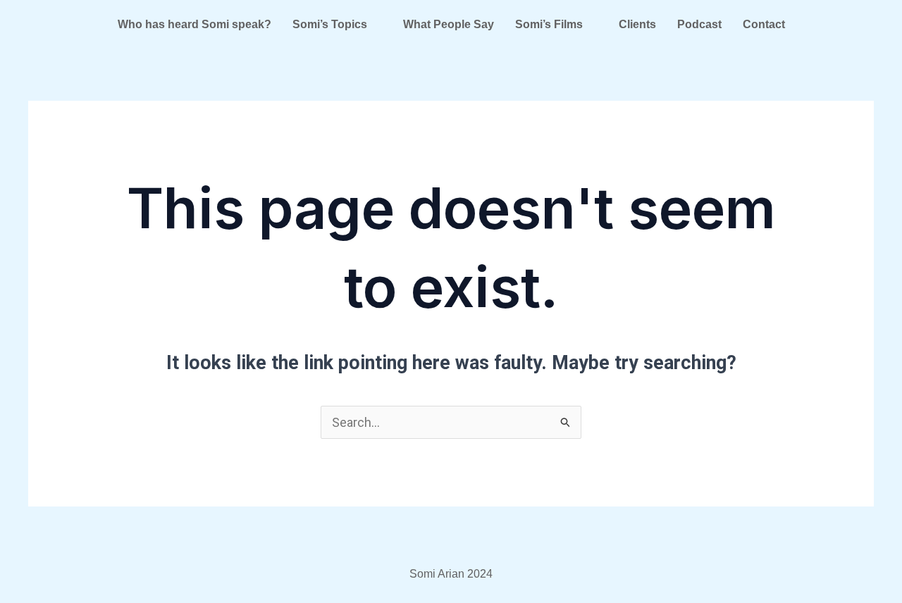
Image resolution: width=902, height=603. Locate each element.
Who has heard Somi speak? (194, 24)
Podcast (699, 24)
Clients (637, 24)
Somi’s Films (549, 24)
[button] (337, 25)
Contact (764, 24)
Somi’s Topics (329, 24)
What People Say (448, 24)
